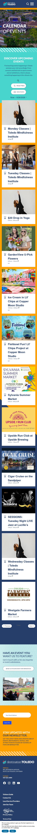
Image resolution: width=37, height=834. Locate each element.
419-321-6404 (7, 778)
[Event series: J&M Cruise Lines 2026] (18, 483)
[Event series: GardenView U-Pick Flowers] (18, 261)
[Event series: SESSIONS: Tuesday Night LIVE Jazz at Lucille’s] (18, 527)
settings (16, 828)
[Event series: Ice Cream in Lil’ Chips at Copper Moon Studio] (18, 308)
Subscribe (7, 722)
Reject (12, 831)
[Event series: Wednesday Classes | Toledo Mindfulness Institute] (12, 576)
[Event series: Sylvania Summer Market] (18, 401)
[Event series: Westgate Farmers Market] (18, 617)
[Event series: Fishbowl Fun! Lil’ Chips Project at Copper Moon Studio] (18, 358)
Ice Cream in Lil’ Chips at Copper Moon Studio (18, 301)
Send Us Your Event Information (18, 668)
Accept (5, 831)
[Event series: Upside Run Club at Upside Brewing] (18, 442)
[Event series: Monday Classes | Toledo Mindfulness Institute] (12, 139)
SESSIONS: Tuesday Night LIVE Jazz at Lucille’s (20, 521)
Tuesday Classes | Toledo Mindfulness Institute (20, 177)
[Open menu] (32, 4)
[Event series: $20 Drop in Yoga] (18, 220)
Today (18, 625)
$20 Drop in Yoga (19, 218)
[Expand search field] (28, 4)
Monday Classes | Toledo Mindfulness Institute (20, 132)
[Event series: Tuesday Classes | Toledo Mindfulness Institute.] (12, 184)
